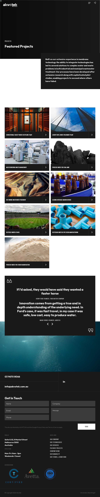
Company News (55, 451)
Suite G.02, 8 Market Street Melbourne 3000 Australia (16, 442)
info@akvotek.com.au (16, 386)
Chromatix (83, 493)
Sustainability (55, 454)
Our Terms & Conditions (58, 457)
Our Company (54, 439)
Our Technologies (56, 442)
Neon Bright (91, 493)
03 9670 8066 (12, 376)
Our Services (54, 445)
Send (86, 426)
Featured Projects (56, 448)
